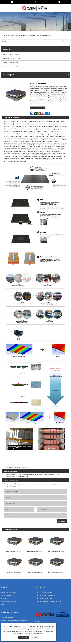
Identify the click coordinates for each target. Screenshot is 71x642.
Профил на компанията (8, 592)
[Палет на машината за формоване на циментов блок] (56, 541)
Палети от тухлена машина (10, 54)
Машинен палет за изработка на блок (36, 551)
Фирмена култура (6, 595)
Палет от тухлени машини (10, 62)
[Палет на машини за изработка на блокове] (56, 562)
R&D (2, 604)
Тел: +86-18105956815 (8, 617)
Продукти (12, 35)
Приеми (35, 637)
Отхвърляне (23, 637)
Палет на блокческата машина (26, 35)
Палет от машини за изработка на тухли (14, 66)
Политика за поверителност (33, 633)
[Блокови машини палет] (35, 562)
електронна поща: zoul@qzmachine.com (14, 620)
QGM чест (4, 598)
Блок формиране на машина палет (15, 551)
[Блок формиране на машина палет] (14, 541)
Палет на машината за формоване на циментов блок (57, 551)
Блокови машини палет (35, 572)
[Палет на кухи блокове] (15, 95)
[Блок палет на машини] (14, 562)
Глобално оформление (8, 601)
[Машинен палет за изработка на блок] (35, 541)
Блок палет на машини (14, 572)
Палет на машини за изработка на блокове (57, 572)
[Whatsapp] (38, 621)
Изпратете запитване (37, 108)
